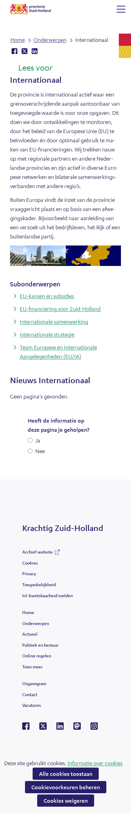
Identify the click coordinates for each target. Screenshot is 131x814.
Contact (29, 694)
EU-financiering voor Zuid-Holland (60, 308)
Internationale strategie (47, 334)
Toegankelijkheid (39, 584)
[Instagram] (94, 728)
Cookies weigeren (66, 800)
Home (28, 612)
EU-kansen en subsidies (47, 296)
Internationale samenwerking (54, 321)
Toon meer (32, 668)
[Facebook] (26, 728)
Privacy (29, 573)
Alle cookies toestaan (65, 773)
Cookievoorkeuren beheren (65, 787)
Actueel (29, 634)
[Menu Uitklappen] (121, 9)
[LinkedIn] (60, 728)
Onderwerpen (35, 623)
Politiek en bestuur (40, 645)
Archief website (37, 553)
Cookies (30, 562)
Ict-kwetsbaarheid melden (47, 595)
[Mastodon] (77, 728)
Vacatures (31, 705)
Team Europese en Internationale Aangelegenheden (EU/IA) (58, 352)
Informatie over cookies (95, 763)
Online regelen (36, 655)
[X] (43, 728)
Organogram (34, 683)
